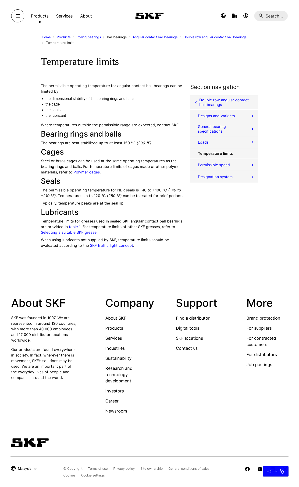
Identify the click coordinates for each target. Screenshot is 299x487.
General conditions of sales (188, 468)
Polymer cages (87, 172)
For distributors (261, 354)
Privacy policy (124, 468)
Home (46, 37)
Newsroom (116, 411)
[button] (223, 16)
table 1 (74, 226)
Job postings (259, 364)
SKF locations (189, 338)
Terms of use (98, 468)
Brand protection (263, 318)
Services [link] (64, 16)
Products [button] (40, 16)
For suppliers (259, 328)
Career (112, 401)
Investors (114, 390)
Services (113, 338)
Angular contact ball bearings (155, 37)
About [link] (86, 16)
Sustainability (118, 358)
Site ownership (151, 468)
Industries (115, 348)
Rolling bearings (89, 37)
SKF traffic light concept (111, 245)
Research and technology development (118, 374)
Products (64, 37)
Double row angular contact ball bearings (215, 37)
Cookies (69, 475)
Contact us (187, 348)
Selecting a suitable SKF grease (68, 232)
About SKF (115, 318)
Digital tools (187, 328)
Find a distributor (193, 318)
